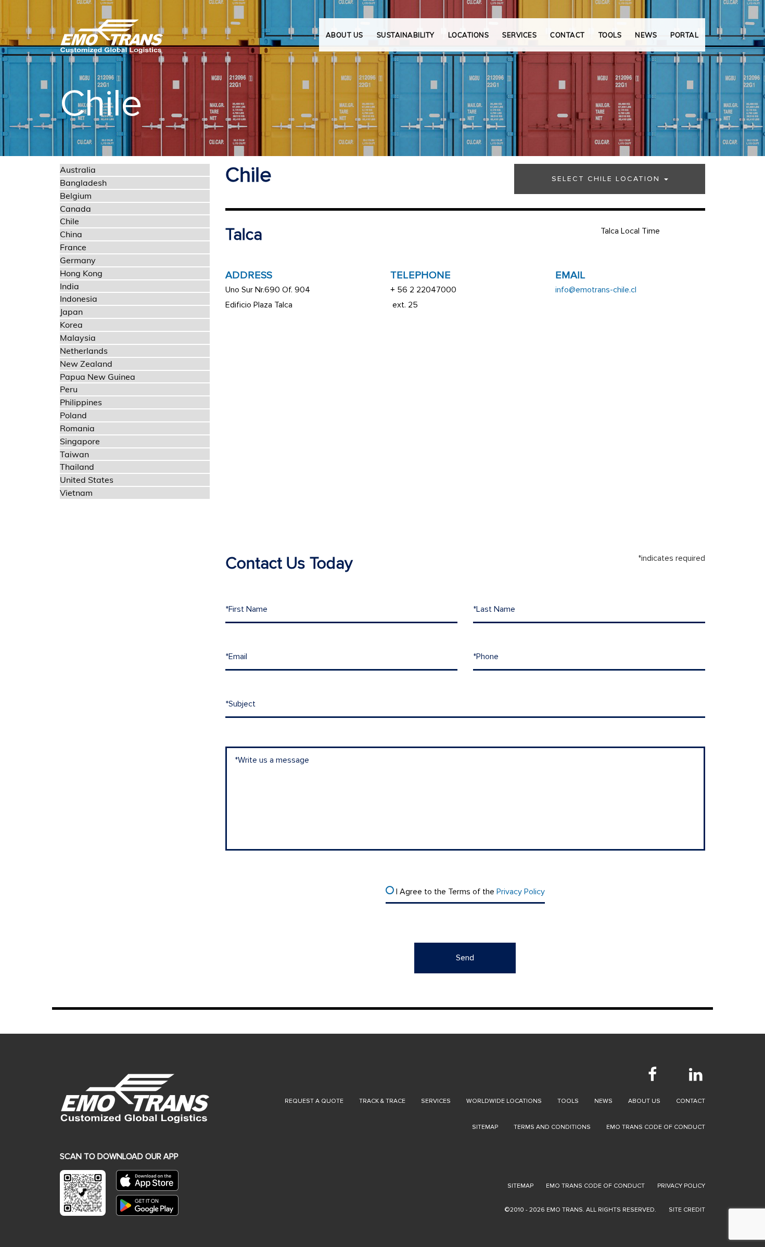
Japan (71, 311)
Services (436, 1101)
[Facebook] (652, 1074)
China (71, 234)
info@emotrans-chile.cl (595, 290)
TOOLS (610, 35)
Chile (69, 221)
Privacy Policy (520, 891)
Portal (684, 35)
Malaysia (78, 337)
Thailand (77, 466)
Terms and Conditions (552, 1127)
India (69, 286)
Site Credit (687, 1210)
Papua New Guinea (97, 376)
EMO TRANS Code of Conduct (595, 1186)
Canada (75, 208)
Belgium (76, 195)
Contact (690, 1101)
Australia (78, 169)
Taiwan (74, 454)
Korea (71, 324)
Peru (69, 389)
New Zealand (86, 363)
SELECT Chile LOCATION (607, 178)
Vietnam (76, 492)
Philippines (81, 402)
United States (86, 479)
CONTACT (567, 35)
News (603, 1101)
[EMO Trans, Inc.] (112, 31)
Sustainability (406, 35)
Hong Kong (81, 273)
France (73, 247)
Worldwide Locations (504, 1101)
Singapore (80, 441)
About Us (344, 35)
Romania (77, 428)
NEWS (646, 35)
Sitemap (485, 1127)
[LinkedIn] (695, 1074)
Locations (468, 35)
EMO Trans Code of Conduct (655, 1127)
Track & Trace (382, 1101)
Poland (73, 415)
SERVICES (519, 35)
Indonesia (78, 298)
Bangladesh (83, 182)
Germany (78, 260)
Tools (568, 1101)
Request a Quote (314, 1101)
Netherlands (84, 350)
